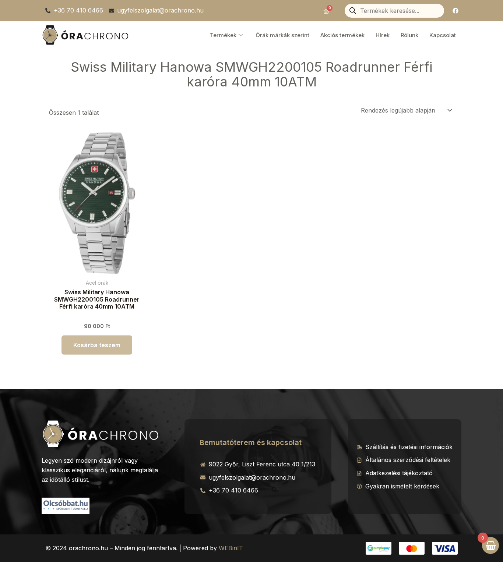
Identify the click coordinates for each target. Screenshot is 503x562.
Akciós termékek (342, 35)
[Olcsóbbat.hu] (65, 505)
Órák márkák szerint (282, 35)
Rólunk (409, 35)
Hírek (383, 35)
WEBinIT (231, 548)
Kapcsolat (442, 35)
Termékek (223, 35)
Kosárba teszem (96, 345)
